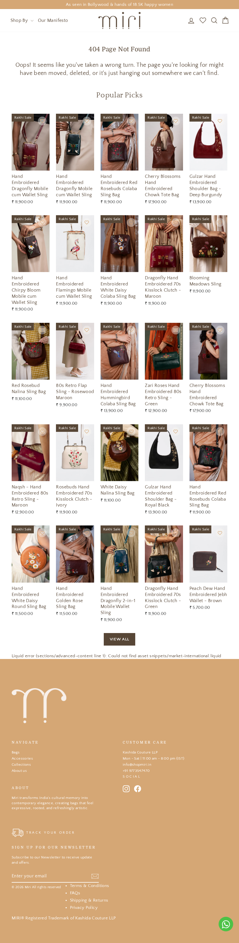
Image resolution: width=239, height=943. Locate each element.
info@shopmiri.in (137, 765)
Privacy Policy (84, 907)
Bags (16, 752)
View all (119, 639)
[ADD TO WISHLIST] (42, 121)
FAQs (75, 893)
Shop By (19, 20)
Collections (21, 765)
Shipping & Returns (89, 900)
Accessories (22, 758)
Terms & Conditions (89, 885)
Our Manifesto (53, 20)
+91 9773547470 (136, 771)
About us (19, 771)
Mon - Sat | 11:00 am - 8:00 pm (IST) (153, 758)
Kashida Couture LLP (140, 752)
